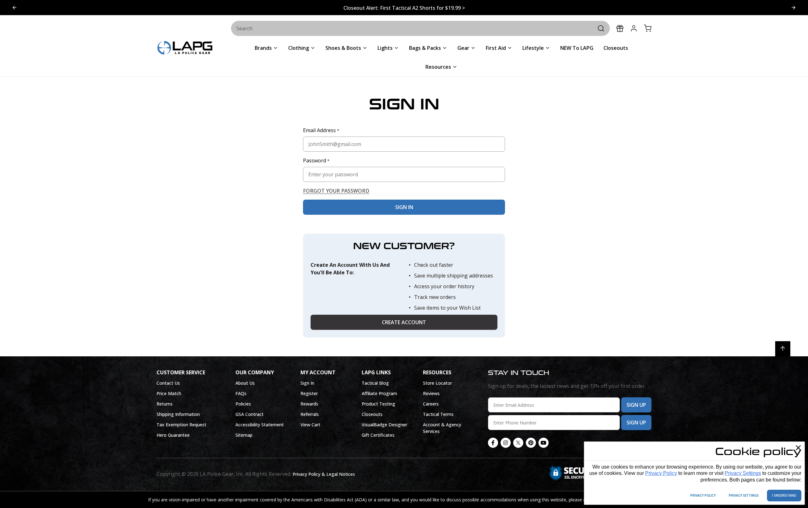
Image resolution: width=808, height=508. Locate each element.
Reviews (431, 393)
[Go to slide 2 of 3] (14, 8)
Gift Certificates (378, 435)
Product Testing (378, 404)
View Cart (310, 425)
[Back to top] (782, 348)
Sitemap (243, 435)
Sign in (404, 207)
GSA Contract (249, 414)
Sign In (307, 383)
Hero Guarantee (173, 435)
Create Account (404, 322)
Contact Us (168, 383)
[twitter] (518, 443)
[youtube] (543, 443)
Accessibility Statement (259, 425)
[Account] (634, 28)
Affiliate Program (379, 393)
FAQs (241, 393)
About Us (245, 383)
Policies (243, 404)
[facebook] (493, 443)
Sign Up (636, 404)
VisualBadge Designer (384, 425)
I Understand (784, 495)
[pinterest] (531, 443)
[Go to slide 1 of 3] (793, 8)
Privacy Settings (743, 473)
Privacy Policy (661, 473)
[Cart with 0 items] (647, 28)
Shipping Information (178, 414)
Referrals (309, 414)
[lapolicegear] (185, 48)
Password (316, 160)
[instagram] (506, 443)
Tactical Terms (438, 414)
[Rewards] (620, 28)
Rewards (309, 404)
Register (309, 393)
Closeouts (372, 414)
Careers (431, 404)
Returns (165, 404)
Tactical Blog (375, 383)
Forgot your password (336, 190)
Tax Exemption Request (181, 425)
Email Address (321, 130)
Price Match (169, 393)
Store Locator (437, 383)
